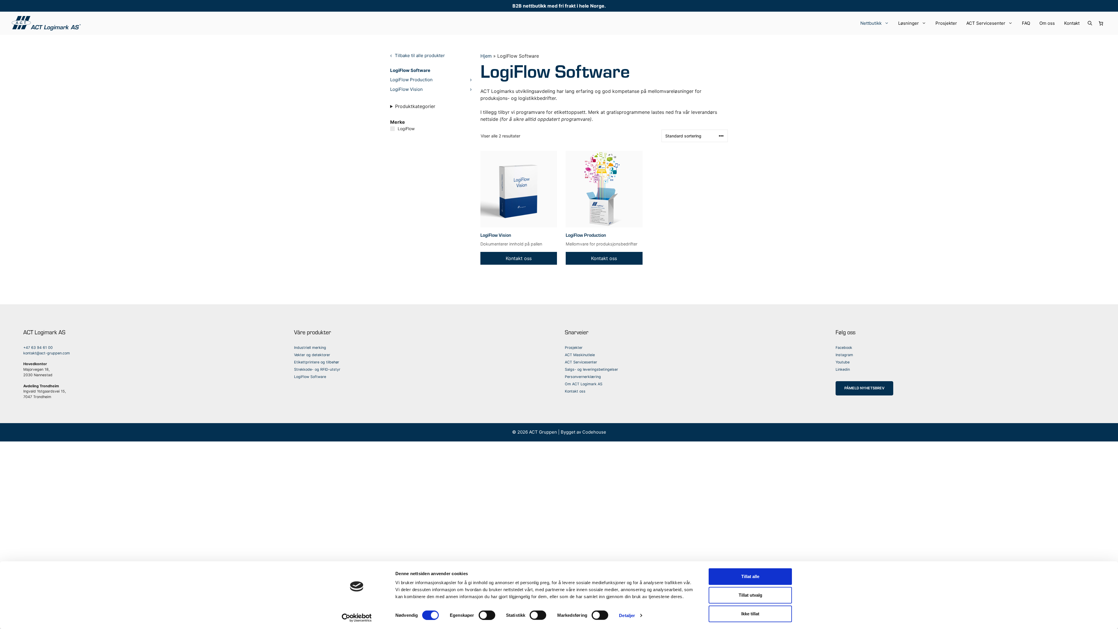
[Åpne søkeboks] (1090, 23)
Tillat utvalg (750, 595)
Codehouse (594, 432)
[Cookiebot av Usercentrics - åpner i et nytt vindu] (356, 617)
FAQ (1026, 23)
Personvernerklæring (583, 376)
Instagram (844, 355)
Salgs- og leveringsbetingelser (591, 369)
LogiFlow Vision (406, 89)
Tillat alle (750, 576)
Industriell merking (310, 347)
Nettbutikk (871, 23)
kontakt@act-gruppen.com (46, 353)
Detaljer (627, 615)
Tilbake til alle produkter (420, 55)
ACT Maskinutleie (580, 355)
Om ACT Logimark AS (583, 384)
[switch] (487, 615)
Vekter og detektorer (312, 355)
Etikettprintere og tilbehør (316, 362)
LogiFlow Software (410, 70)
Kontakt (1072, 23)
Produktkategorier (415, 106)
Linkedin (843, 369)
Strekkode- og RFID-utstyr (317, 369)
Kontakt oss (575, 391)
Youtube (843, 362)
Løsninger (908, 23)
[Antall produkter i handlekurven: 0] (1101, 23)
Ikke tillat (750, 613)
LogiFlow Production (411, 79)
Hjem (486, 56)
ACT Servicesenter (985, 23)
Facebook (844, 347)
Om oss (1047, 23)
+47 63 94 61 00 (38, 347)
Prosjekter (946, 23)
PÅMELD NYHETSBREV (864, 388)
